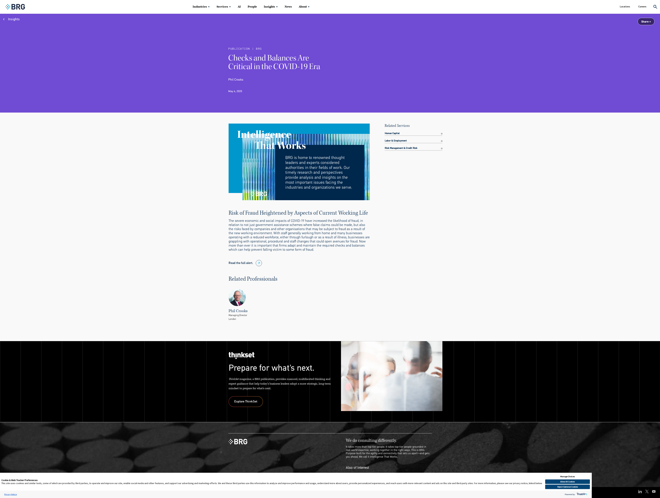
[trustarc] (581, 494)
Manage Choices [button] (567, 476)
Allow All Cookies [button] (567, 481)
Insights (269, 7)
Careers (642, 6)
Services (222, 7)
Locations (625, 6)
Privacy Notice (10, 494)
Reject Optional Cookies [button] (567, 486)
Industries (200, 7)
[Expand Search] (655, 7)
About (303, 7)
